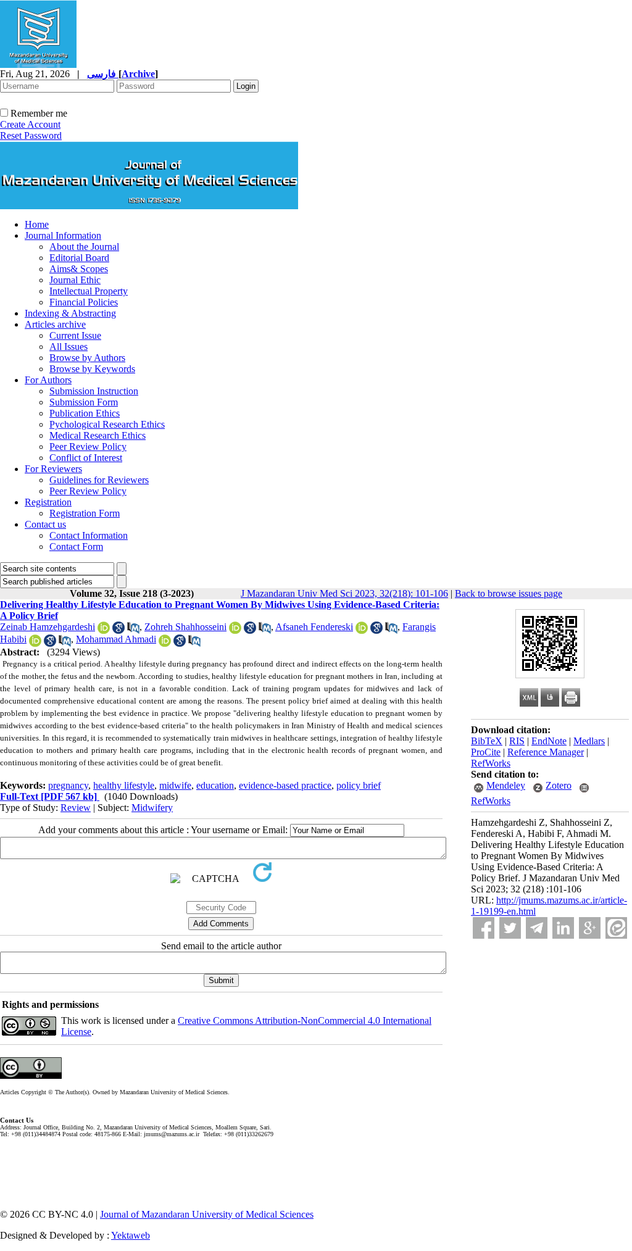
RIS (517, 741)
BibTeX (486, 741)
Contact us (45, 524)
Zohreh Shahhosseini (185, 626)
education (215, 785)
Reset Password (31, 135)
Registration (48, 502)
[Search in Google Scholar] (118, 630)
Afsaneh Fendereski (314, 626)
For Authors (48, 380)
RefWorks (490, 763)
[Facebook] (483, 928)
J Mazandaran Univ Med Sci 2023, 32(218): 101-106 (344, 593)
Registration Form (84, 513)
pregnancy (68, 785)
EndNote (549, 741)
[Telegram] (536, 928)
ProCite (486, 752)
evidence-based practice (285, 785)
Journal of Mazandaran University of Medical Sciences (207, 1214)
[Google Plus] (590, 928)
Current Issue (75, 335)
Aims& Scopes (78, 269)
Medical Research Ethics (97, 435)
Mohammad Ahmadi (116, 639)
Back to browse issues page (508, 593)
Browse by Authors (87, 357)
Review (75, 807)
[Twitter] (510, 928)
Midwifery (152, 807)
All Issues (68, 346)
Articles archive (55, 324)
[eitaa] (616, 928)
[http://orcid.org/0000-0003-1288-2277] (235, 630)
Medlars (589, 741)
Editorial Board (79, 257)
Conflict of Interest (85, 457)
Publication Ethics (84, 413)
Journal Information (63, 235)
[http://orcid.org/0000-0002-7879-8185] (362, 630)
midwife (175, 785)
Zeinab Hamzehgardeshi (47, 626)
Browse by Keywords (92, 369)
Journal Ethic (75, 280)
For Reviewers (53, 468)
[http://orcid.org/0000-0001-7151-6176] (35, 643)
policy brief (358, 785)
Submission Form (83, 402)
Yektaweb (130, 1235)
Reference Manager (545, 752)
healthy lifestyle (123, 785)
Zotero (559, 785)
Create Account (30, 124)
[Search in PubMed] (133, 630)
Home (37, 224)
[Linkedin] (563, 928)
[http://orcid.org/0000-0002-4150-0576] (104, 630)
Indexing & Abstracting (70, 313)
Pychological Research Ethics (107, 424)
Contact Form (76, 546)
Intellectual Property (88, 291)
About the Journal (84, 246)
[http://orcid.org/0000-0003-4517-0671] (165, 643)
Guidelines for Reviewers (99, 480)
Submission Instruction (93, 391)
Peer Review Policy (88, 446)
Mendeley (505, 785)
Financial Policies (83, 302)
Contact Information (88, 535)
